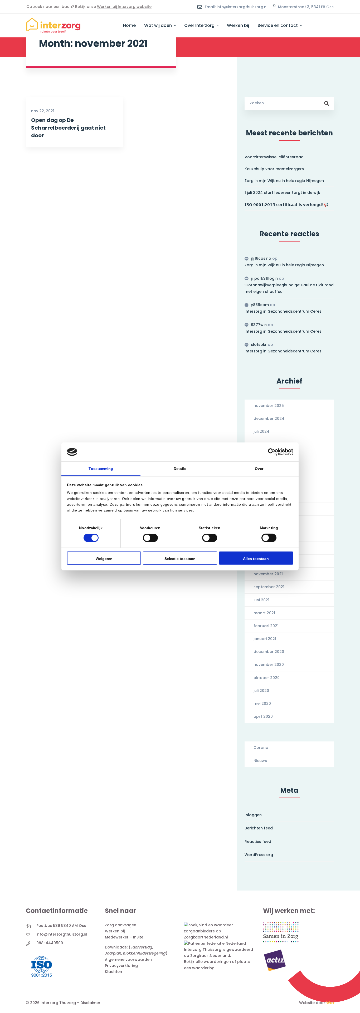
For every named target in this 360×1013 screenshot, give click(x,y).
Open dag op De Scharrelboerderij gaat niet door (68, 127)
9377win (259, 324)
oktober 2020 (267, 677)
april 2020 (263, 716)
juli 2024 (261, 431)
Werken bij (115, 931)
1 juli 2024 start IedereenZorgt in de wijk (282, 192)
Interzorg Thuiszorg (202, 949)
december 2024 (269, 418)
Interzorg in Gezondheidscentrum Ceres (283, 311)
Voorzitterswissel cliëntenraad (274, 157)
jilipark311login (264, 278)
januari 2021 (265, 638)
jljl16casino (261, 258)
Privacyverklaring (121, 965)
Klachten (113, 971)
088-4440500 (49, 943)
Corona (261, 747)
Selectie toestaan (180, 559)
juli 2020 (261, 690)
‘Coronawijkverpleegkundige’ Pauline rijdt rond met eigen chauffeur (289, 288)
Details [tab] (180, 468)
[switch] (150, 538)
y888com (260, 304)
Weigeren (104, 559)
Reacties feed (258, 841)
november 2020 (269, 664)
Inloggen (253, 815)
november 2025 (269, 405)
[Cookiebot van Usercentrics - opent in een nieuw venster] (270, 452)
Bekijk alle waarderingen (207, 961)
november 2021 (268, 574)
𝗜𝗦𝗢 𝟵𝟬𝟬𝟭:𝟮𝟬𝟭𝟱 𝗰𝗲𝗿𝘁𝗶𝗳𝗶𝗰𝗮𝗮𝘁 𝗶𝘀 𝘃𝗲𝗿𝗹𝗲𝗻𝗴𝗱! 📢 (286, 204)
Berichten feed (259, 828)
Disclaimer (90, 1002)
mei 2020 (262, 703)
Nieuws (260, 760)
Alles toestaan (256, 559)
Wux (330, 1002)
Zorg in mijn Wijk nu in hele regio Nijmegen (284, 180)
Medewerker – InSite (124, 937)
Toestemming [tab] (101, 468)
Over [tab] (259, 468)
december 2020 (269, 651)
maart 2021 (264, 613)
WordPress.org (259, 854)
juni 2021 (261, 600)
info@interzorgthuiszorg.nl (61, 934)
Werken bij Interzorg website (124, 6)
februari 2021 (266, 625)
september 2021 (269, 586)
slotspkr (259, 344)
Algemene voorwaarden (128, 959)
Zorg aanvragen (120, 925)
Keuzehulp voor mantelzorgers (274, 168)
